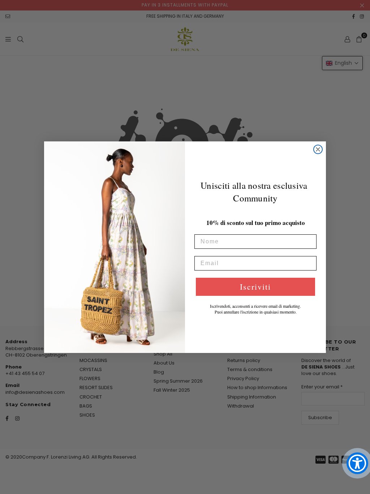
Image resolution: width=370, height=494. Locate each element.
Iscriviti (255, 286)
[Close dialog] (318, 149)
